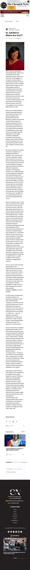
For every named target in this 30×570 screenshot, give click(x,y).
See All (22, 431)
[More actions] (23, 29)
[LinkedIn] (16, 532)
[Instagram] (8, 532)
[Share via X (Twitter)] (9, 421)
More (17, 21)
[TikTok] (21, 532)
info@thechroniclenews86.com (15, 500)
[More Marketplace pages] (18, 520)
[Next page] (19, 558)
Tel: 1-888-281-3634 (14, 503)
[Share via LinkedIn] (13, 421)
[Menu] (28, 1)
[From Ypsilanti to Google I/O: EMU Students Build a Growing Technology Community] (15, 440)
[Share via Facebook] (6, 421)
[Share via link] (16, 421)
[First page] (8, 558)
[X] (14, 532)
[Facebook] (11, 532)
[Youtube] (19, 532)
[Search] (26, 1)
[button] (11, 8)
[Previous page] (11, 558)
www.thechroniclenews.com (13, 1)
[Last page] (22, 558)
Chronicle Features (8, 21)
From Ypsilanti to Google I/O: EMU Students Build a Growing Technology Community (14, 449)
